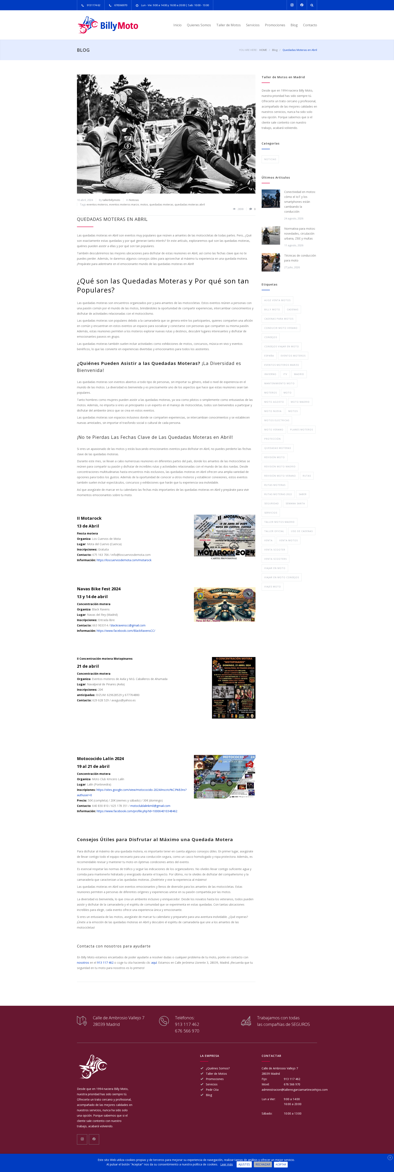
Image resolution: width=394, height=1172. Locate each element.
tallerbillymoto (111, 200)
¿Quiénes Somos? (218, 1068)
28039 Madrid (271, 1074)
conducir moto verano (281, 327)
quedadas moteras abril (190, 204)
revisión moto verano (280, 475)
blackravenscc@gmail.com (128, 625)
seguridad (271, 503)
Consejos (270, 337)
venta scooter (274, 549)
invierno (270, 374)
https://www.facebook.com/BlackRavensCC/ (126, 631)
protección (272, 438)
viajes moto (272, 586)
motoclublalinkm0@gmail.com (150, 806)
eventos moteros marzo (124, 204)
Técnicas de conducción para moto (300, 257)
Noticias (134, 200)
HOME (263, 50)
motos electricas (276, 420)
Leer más (226, 1164)
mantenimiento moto (279, 383)
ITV (285, 374)
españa (269, 355)
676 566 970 (187, 1031)
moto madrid (300, 401)
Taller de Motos (228, 25)
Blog (294, 25)
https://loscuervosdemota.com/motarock (124, 560)
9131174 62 (93, 5)
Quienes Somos (199, 25)
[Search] (312, 5)
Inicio (177, 25)
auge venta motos (277, 300)
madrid (299, 374)
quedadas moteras (161, 204)
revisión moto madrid (280, 466)
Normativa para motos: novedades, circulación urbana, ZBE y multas (299, 233)
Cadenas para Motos (278, 318)
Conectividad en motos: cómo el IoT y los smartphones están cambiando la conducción (300, 201)
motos (144, 204)
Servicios (253, 25)
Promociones (275, 25)
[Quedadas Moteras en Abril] (166, 134)
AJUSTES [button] (244, 1164)
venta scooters (275, 558)
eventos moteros (97, 204)
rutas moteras (274, 484)
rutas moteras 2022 (278, 494)
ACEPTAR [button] (281, 1164)
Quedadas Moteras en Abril (112, 219)
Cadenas (292, 309)
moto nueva (273, 411)
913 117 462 (105, 962)
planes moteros (301, 429)
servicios (270, 512)
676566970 (120, 5)
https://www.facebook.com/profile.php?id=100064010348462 (137, 811)
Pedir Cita (212, 1090)
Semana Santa (295, 503)
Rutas (307, 475)
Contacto (310, 25)
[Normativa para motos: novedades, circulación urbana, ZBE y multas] (271, 235)
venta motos (288, 540)
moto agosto (274, 401)
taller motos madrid (279, 521)
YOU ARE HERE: (248, 50)
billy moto (272, 309)
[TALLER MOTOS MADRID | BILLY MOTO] (115, 25)
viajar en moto (274, 568)
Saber (303, 494)
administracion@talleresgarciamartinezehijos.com (295, 1090)
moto (288, 392)
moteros (270, 392)
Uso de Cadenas (302, 531)
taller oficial (274, 531)
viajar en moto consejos (281, 577)
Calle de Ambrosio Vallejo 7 (280, 1068)
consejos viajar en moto (281, 346)
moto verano (273, 429)
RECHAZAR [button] (262, 1164)
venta (268, 540)
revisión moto (274, 457)
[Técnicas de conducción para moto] (271, 262)
